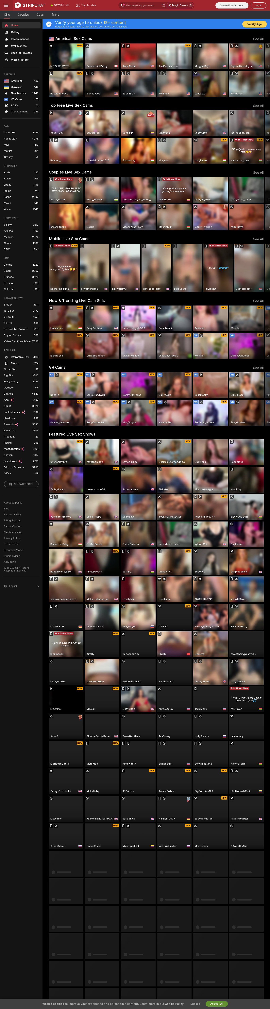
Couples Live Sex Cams (70, 172)
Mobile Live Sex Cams (69, 238)
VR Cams (57, 367)
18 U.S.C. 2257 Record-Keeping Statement (17, 569)
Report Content (12, 526)
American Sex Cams (73, 38)
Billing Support (12, 520)
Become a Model (13, 550)
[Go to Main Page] (30, 5)
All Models (10, 562)
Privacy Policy (12, 538)
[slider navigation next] (260, 70)
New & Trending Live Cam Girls (77, 300)
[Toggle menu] (6, 5)
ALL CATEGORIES (23, 484)
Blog (6, 508)
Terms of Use (11, 544)
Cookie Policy (174, 1003)
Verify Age (254, 24)
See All (258, 39)
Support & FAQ (12, 514)
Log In (258, 5)
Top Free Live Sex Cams (71, 105)
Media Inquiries (12, 532)
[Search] (163, 5)
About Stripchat (13, 502)
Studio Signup (12, 556)
